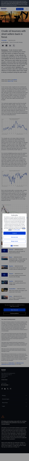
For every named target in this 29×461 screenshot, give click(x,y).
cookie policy (11, 229)
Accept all (14, 233)
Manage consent (14, 241)
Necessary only (14, 237)
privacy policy (20, 229)
